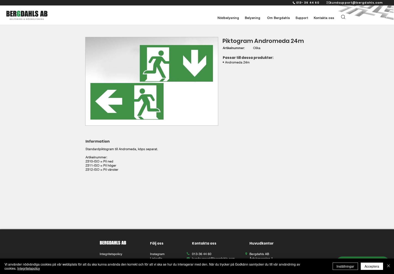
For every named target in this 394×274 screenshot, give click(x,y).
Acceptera (372, 266)
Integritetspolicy (28, 268)
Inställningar (345, 266)
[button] (228, 18)
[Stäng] (388, 266)
